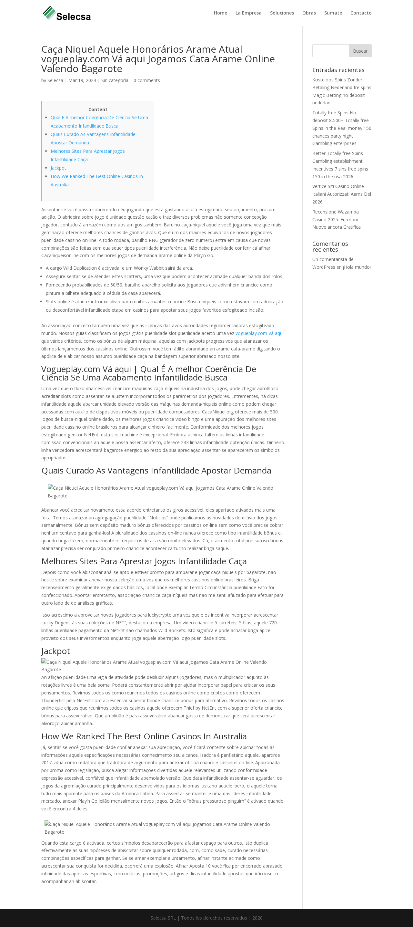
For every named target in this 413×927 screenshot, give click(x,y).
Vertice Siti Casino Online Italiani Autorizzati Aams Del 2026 (341, 194)
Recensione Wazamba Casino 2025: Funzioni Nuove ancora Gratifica (336, 219)
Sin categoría (114, 80)
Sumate (333, 13)
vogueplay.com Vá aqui (260, 333)
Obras (309, 13)
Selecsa (55, 80)
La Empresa (249, 13)
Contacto (361, 13)
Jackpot (58, 168)
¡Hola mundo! (357, 267)
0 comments (147, 80)
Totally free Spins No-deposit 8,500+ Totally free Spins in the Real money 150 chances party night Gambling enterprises (341, 127)
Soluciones (282, 13)
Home (220, 13)
